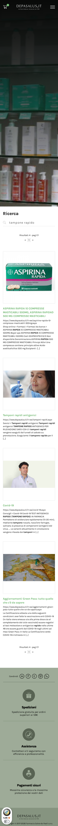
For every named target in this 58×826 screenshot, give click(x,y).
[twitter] (34, 676)
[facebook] (28, 676)
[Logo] (29, 7)
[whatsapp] (46, 676)
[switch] (7, 821)
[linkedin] (22, 676)
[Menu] (52, 7)
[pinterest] (40, 676)
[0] (5, 7)
